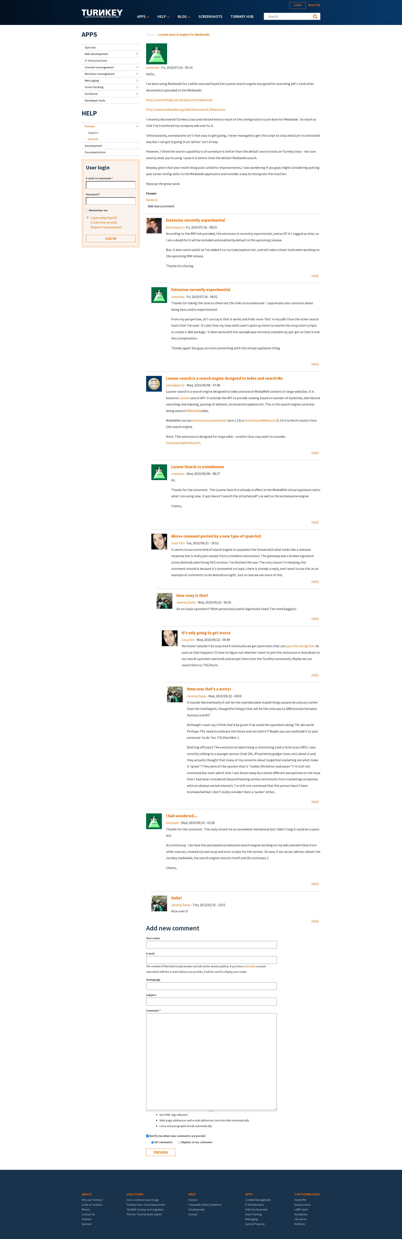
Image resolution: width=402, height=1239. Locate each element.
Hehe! (176, 898)
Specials (90, 47)
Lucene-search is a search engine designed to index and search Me (224, 378)
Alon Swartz (174, 227)
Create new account (104, 222)
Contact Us (88, 1214)
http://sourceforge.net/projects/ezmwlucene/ (179, 100)
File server (300, 1219)
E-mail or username (99, 178)
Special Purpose (255, 1224)
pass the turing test (300, 646)
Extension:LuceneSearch (209, 420)
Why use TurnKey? (92, 1200)
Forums (90, 126)
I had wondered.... (182, 815)
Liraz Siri (177, 543)
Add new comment (161, 206)
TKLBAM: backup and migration (145, 1209)
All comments (164, 1142)
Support (93, 133)
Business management (100, 74)
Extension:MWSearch (260, 420)
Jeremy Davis (186, 602)
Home (150, 34)
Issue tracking (94, 87)
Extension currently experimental (195, 220)
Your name (153, 938)
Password (93, 194)
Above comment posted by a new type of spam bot (216, 536)
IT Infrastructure (96, 60)
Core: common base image (142, 1200)
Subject (151, 995)
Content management (99, 67)
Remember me (98, 210)
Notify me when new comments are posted (177, 1136)
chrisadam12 (175, 385)
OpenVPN (300, 1200)
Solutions (134, 1194)
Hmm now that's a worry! (209, 689)
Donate (192, 1214)
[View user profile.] (156, 53)
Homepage (153, 979)
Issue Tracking (253, 1214)
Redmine (299, 1224)
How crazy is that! (192, 595)
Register (314, 5)
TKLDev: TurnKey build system (144, 1214)
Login (298, 5)
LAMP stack (301, 1209)
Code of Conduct (92, 1205)
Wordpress (300, 1214)
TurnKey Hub (242, 16)
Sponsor (87, 1224)
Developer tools (95, 100)
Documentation (95, 152)
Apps (140, 17)
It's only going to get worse (206, 632)
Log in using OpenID (104, 218)
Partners (86, 1219)
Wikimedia (193, 411)
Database (91, 94)
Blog (181, 17)
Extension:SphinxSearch (183, 443)
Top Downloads (307, 1194)
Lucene (184, 398)
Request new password (106, 227)
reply (315, 275)
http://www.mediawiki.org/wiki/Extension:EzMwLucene (185, 109)
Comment (153, 1010)
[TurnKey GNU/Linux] (102, 16)
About (87, 1194)
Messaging (92, 80)
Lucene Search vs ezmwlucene (197, 466)
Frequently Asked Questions (205, 1205)
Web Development (256, 1209)
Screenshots (210, 16)
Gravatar (251, 966)
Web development (96, 54)
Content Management (258, 1200)
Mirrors (86, 1209)
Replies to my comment (197, 1142)
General (151, 200)
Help (160, 17)
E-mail (150, 953)
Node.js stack (302, 1205)
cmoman (152, 67)
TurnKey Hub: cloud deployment (145, 1205)
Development (93, 146)
